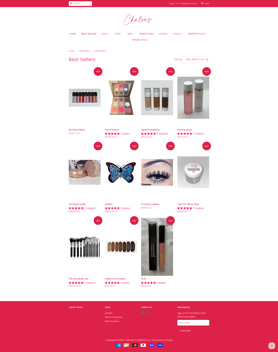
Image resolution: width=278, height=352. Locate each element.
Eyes (118, 33)
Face (105, 33)
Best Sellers (89, 33)
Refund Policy (140, 40)
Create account (188, 3)
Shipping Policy (197, 33)
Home (73, 33)
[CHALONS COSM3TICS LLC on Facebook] (143, 313)
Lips (130, 33)
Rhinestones (147, 33)
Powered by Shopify (162, 340)
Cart (207, 3)
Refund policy (112, 321)
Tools (177, 33)
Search (109, 313)
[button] (112, 133)
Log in (172, 3)
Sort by (178, 59)
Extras (163, 33)
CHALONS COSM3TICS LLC (138, 340)
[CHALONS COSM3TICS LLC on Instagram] (147, 313)
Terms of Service (114, 317)
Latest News (76, 307)
